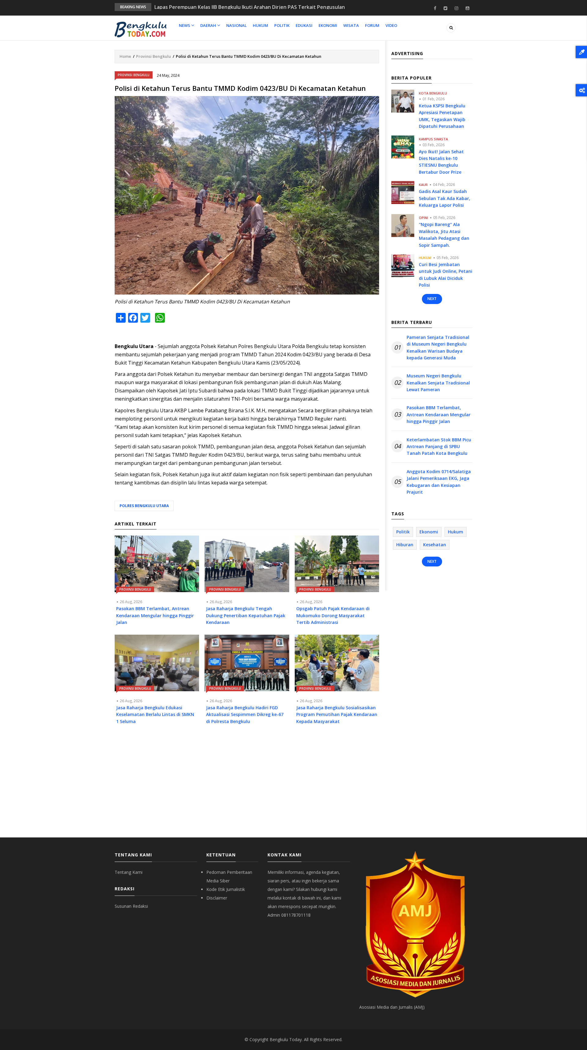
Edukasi (304, 25)
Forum (372, 25)
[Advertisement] (247, 785)
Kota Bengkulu (433, 93)
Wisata (351, 25)
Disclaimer (216, 898)
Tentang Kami (128, 872)
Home (125, 56)
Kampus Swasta (433, 139)
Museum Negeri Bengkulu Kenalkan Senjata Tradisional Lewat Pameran (438, 382)
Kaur (423, 184)
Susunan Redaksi (131, 906)
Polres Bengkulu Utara (144, 505)
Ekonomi (328, 25)
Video (391, 25)
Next (432, 298)
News (185, 25)
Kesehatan (434, 544)
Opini (423, 217)
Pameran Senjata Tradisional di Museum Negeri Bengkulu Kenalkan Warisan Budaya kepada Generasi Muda (438, 347)
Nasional (236, 25)
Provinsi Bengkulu (153, 56)
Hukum (260, 25)
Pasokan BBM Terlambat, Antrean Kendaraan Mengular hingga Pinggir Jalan (439, 414)
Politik (282, 25)
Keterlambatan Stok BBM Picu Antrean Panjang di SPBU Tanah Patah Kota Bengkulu (439, 446)
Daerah (208, 25)
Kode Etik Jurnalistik (225, 889)
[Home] (141, 29)
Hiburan (404, 544)
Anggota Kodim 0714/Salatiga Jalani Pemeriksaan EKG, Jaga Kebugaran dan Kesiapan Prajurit (439, 482)
